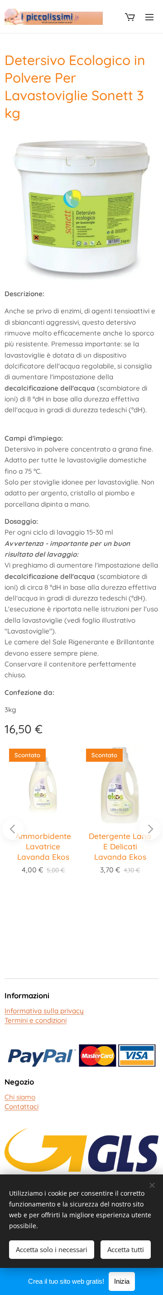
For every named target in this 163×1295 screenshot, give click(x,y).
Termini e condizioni (36, 1020)
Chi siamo (20, 1097)
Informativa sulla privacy (44, 1010)
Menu (149, 17)
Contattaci (21, 1106)
